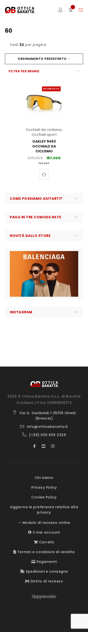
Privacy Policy (44, 487)
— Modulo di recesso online (44, 522)
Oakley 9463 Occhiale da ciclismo (44, 146)
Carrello (46, 542)
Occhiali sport (44, 134)
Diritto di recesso (46, 581)
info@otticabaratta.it (47, 426)
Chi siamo (44, 477)
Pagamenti (46, 561)
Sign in (60, 10)
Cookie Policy (44, 497)
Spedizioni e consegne (46, 571)
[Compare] (44, 174)
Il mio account (46, 532)
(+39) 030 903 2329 (47, 434)
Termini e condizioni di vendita (45, 551)
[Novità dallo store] (44, 274)
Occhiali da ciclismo (44, 129)
